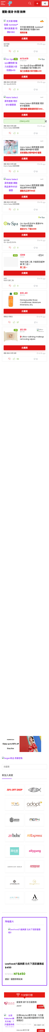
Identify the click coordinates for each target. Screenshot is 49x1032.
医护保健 (6, 44)
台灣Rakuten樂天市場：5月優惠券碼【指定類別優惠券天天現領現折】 (30, 1018)
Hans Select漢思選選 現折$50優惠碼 (32, 104)
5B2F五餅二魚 (9, 280)
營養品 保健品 (8, 317)
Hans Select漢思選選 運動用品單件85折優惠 (32, 186)
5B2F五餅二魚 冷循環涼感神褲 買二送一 (32, 263)
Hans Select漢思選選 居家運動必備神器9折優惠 (32, 148)
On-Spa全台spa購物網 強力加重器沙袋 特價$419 (32, 66)
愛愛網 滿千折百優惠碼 (26, 1002)
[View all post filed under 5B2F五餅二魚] (34, 789)
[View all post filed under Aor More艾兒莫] (14, 898)
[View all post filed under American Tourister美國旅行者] (34, 866)
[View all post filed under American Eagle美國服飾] (14, 866)
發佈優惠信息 (37, 3)
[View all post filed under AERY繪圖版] (34, 820)
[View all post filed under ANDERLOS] (14, 882)
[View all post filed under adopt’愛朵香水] (34, 804)
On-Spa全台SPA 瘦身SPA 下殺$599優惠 (31, 224)
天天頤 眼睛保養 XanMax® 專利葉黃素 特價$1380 (31, 28)
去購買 (24, 38)
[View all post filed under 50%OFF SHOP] (14, 789)
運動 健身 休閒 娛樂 (10, 82)
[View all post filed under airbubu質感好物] (14, 835)
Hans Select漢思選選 (11, 128)
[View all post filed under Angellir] (34, 882)
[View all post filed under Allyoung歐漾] (34, 851)
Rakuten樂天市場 (22, 1030)
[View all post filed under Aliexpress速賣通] (34, 835)
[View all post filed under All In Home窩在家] (14, 851)
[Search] (30, 3)
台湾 (5, 278)
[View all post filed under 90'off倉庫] (14, 804)
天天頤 (6, 46)
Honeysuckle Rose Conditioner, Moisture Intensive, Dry (30, 302)
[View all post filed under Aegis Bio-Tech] (14, 820)
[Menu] (3, 3)
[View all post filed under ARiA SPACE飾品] (34, 898)
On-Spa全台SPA (10, 84)
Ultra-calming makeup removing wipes (32, 337)
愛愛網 (18, 1006)
